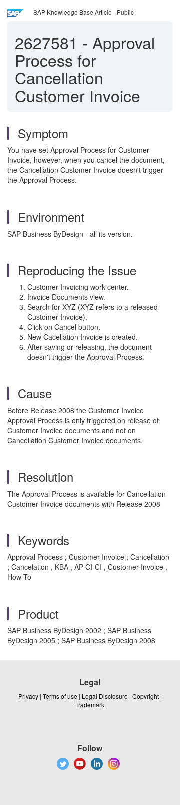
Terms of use (60, 696)
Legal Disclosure (105, 696)
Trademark (90, 704)
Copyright (145, 696)
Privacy (28, 696)
